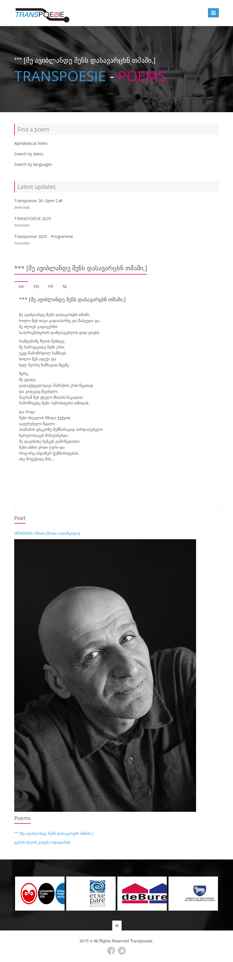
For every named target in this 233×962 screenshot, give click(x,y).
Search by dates (28, 153)
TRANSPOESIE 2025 (32, 218)
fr (50, 286)
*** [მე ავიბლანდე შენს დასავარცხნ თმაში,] (53, 833)
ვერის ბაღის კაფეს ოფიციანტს (42, 842)
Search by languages (33, 164)
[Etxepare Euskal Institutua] (91, 894)
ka (21, 286)
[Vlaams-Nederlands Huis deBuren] (142, 894)
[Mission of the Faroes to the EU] (193, 894)
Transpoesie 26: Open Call (38, 200)
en (36, 286)
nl (65, 286)
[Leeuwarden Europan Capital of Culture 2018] (40, 894)
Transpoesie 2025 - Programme (43, 236)
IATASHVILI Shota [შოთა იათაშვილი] (47, 533)
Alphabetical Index (30, 143)
